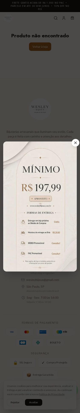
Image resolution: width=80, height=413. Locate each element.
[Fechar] (75, 143)
